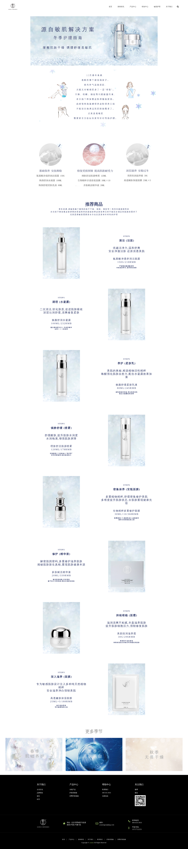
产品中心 (133, 6)
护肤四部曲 (73, 793)
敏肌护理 (157, 6)
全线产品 (73, 789)
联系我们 (105, 789)
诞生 (38, 796)
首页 (110, 6)
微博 (136, 789)
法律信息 (105, 796)
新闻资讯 (121, 6)
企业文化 (40, 789)
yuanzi (92, 842)
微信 (136, 793)
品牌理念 (40, 793)
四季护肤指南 (74, 796)
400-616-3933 (106, 793)
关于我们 (169, 6)
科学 (38, 799)
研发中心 (145, 6)
